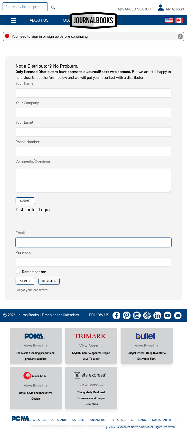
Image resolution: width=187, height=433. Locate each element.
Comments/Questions (33, 161)
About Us (39, 420)
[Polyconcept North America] (21, 418)
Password (23, 252)
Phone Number (27, 141)
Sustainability (162, 420)
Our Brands (59, 420)
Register (49, 281)
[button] (14, 20)
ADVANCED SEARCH (134, 9)
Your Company (27, 102)
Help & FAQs (118, 420)
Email (20, 232)
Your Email (24, 122)
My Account (175, 9)
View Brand (33, 345)
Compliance (139, 420)
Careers (78, 420)
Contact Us (97, 420)
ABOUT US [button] (39, 20)
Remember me (34, 271)
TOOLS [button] (67, 20)
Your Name (24, 83)
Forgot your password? (32, 290)
